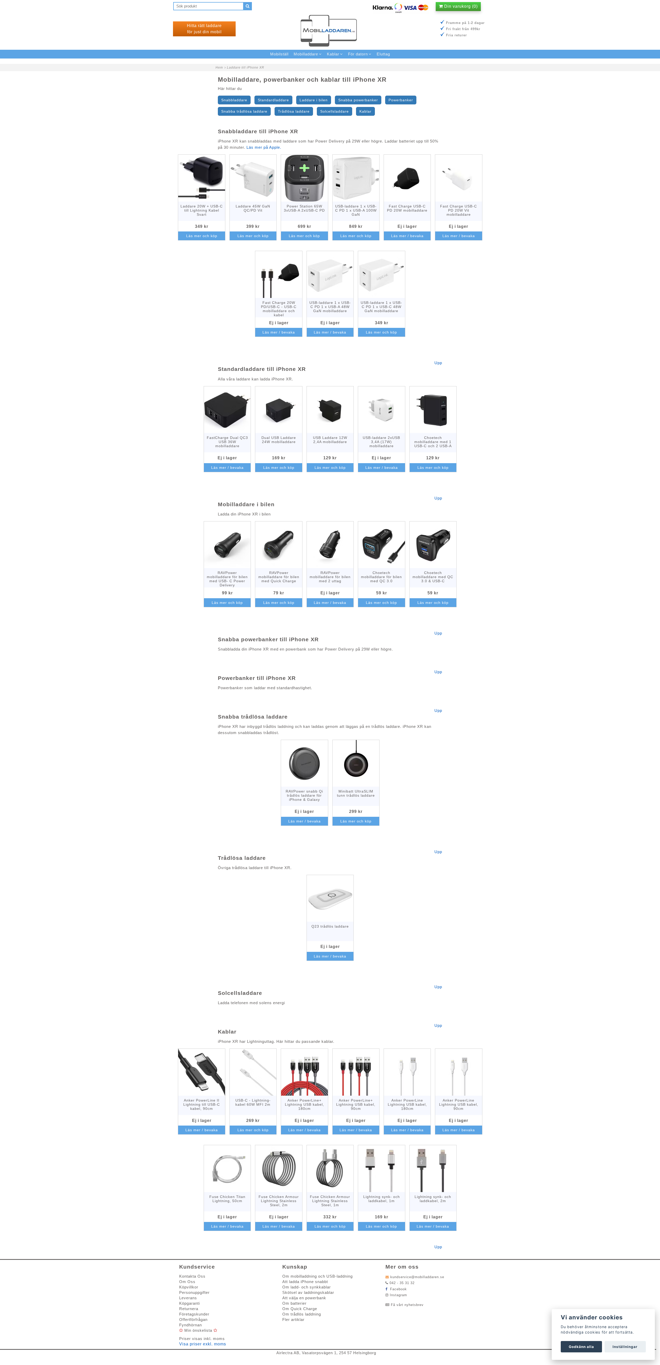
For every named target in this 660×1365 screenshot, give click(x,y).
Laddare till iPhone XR (245, 67)
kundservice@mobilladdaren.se (417, 1277)
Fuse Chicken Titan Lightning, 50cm (227, 1199)
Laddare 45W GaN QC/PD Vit (253, 208)
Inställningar (625, 1347)
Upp (438, 363)
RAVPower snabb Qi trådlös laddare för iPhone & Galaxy (304, 795)
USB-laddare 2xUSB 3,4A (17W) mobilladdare (381, 442)
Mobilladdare (306, 54)
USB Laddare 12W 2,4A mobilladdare (330, 440)
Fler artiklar (293, 1319)
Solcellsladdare (334, 111)
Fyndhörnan (190, 1325)
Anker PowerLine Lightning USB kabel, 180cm (407, 1104)
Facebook (398, 1289)
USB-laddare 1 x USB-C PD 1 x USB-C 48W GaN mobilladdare (381, 307)
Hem (219, 67)
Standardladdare (273, 100)
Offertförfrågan (193, 1319)
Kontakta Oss (192, 1276)
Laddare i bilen (314, 100)
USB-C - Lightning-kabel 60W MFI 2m (253, 1102)
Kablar (365, 111)
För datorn (358, 54)
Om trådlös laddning (301, 1314)
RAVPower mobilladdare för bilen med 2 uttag (330, 577)
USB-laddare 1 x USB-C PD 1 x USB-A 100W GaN (356, 210)
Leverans (188, 1298)
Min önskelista (198, 1330)
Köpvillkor (188, 1287)
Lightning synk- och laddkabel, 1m (381, 1199)
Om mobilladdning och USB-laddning (317, 1276)
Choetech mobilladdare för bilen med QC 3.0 (381, 577)
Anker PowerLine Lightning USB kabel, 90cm (458, 1104)
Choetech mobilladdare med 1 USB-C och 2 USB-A (433, 442)
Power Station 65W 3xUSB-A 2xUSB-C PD (304, 208)
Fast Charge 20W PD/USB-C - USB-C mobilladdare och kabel (278, 309)
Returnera (188, 1308)
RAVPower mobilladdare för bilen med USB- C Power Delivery (227, 579)
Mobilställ (279, 54)
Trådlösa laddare (294, 111)
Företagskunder (194, 1314)
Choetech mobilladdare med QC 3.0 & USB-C (432, 577)
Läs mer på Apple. (263, 147)
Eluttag (383, 54)
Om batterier (294, 1303)
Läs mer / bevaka (407, 236)
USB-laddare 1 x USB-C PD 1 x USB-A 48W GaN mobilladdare (330, 307)
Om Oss (187, 1281)
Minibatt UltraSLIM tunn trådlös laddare (356, 793)
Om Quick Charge (299, 1308)
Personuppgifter (194, 1292)
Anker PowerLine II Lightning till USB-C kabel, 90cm (201, 1104)
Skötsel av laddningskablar (308, 1292)
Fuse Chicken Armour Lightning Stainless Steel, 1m (330, 1201)
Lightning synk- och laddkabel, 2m (433, 1199)
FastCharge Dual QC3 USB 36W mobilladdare (227, 442)
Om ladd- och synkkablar (306, 1287)
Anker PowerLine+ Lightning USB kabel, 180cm (304, 1104)
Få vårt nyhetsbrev (407, 1305)
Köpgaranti (189, 1303)
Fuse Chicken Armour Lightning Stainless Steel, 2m (279, 1201)
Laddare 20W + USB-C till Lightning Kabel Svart (201, 210)
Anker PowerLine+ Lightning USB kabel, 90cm (355, 1104)
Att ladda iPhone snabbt (305, 1281)
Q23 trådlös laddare (330, 926)
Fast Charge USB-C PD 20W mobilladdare (407, 208)
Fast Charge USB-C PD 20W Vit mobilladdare (458, 210)
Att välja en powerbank (304, 1298)
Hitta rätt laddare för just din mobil (204, 28)
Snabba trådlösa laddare (244, 111)
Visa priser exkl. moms (202, 1344)
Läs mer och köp (201, 236)
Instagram (398, 1295)
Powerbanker (401, 100)
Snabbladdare (234, 100)
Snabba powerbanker (358, 100)
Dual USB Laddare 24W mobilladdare (278, 440)
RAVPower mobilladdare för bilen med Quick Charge (278, 577)
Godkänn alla (581, 1347)
